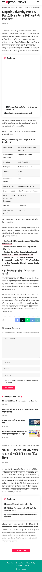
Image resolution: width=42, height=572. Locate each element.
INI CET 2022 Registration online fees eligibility (19, 401)
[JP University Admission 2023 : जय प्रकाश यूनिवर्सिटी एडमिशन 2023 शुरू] (34, 433)
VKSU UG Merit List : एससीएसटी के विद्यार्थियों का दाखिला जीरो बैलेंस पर (20, 509)
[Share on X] (22, 320)
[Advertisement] (21, 81)
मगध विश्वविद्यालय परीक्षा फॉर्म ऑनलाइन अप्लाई (19, 113)
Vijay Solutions (16, 2)
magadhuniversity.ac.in (27, 186)
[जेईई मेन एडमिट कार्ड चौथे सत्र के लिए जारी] (34, 422)
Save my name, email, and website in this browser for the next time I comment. (21, 381)
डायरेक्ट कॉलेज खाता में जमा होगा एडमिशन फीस (19, 504)
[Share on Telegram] (32, 320)
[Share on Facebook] (17, 320)
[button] (4, 2)
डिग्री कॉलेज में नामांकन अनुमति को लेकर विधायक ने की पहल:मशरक (20, 515)
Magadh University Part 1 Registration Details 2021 (21, 108)
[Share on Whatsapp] (27, 320)
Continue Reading (21, 550)
